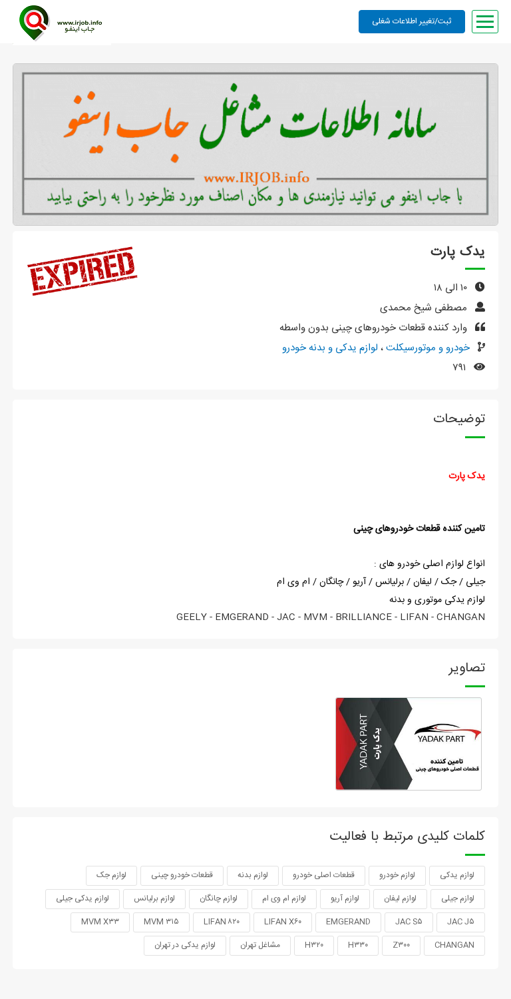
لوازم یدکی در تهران (185, 945)
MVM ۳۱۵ (161, 921)
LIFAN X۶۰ (282, 921)
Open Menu (485, 21)
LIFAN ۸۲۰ (222, 921)
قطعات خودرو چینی (182, 875)
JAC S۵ (409, 921)
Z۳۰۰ (401, 945)
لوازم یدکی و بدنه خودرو (330, 348)
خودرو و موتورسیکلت (426, 348)
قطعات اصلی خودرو (324, 875)
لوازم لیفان (400, 898)
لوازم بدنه (253, 875)
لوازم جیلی (457, 898)
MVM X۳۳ (100, 921)
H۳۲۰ (314, 945)
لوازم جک (111, 875)
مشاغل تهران (260, 945)
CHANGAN (454, 945)
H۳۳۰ (358, 945)
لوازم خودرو (397, 875)
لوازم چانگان (219, 898)
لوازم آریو (345, 898)
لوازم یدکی (457, 875)
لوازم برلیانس (154, 898)
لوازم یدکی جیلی (82, 898)
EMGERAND (348, 921)
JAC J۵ (460, 921)
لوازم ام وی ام (284, 898)
